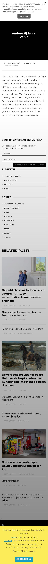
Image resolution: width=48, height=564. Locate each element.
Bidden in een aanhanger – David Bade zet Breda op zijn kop (21, 466)
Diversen (8, 216)
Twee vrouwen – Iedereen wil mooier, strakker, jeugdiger (21, 415)
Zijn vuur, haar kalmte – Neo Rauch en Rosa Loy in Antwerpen (22, 314)
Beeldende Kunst (11, 208)
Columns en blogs (12, 176)
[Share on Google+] (23, 126)
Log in (13, 537)
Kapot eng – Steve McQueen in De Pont (22, 329)
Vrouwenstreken (10, 480)
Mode (6, 229)
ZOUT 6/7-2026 (9, 333)
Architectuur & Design (14, 204)
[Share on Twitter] (17, 126)
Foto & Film (9, 220)
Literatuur (9, 225)
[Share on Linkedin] (37, 126)
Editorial (8, 184)
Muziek (7, 233)
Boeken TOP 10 (10, 180)
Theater (7, 237)
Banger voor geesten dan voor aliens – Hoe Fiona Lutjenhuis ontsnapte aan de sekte (22, 497)
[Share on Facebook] (10, 126)
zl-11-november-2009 (12, 63)
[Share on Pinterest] (30, 126)
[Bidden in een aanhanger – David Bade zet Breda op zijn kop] (24, 443)
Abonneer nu (24, 559)
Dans (6, 212)
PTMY (6, 188)
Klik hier (8, 541)
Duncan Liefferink (11, 66)
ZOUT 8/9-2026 (9, 305)
